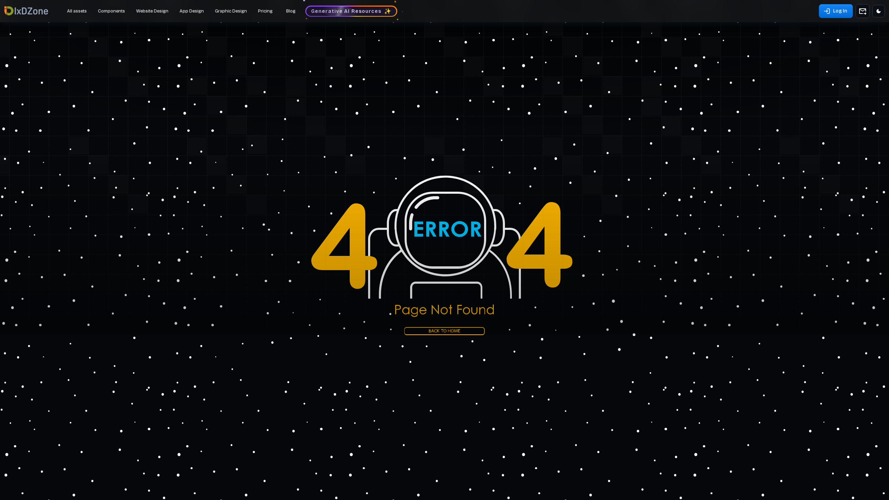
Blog (291, 11)
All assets (77, 11)
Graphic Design (231, 11)
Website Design (152, 11)
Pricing (265, 11)
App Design (192, 11)
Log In (840, 11)
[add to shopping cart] (863, 11)
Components (111, 11)
